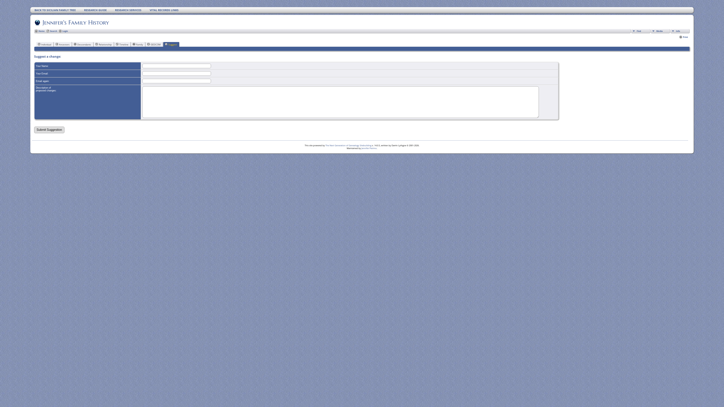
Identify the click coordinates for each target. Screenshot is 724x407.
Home (41, 31)
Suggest (172, 44)
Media (659, 31)
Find (639, 31)
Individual (46, 44)
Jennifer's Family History (76, 22)
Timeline (123, 44)
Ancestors (64, 44)
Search (53, 31)
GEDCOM (156, 44)
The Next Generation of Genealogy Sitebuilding (348, 145)
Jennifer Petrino (369, 148)
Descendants (84, 44)
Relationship (105, 44)
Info (678, 31)
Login (65, 31)
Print (685, 37)
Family (139, 44)
